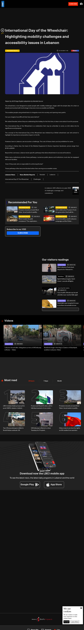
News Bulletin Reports (24, 207)
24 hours (31, 381)
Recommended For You (22, 202)
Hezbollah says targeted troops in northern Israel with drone (68, 304)
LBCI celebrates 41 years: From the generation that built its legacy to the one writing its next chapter (66, 211)
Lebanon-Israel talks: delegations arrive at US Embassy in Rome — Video (23, 349)
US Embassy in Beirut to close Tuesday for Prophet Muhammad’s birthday (41, 429)
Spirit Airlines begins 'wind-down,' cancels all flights (66, 280)
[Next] (81, 338)
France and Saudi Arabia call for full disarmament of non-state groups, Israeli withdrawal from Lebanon (41, 407)
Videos (8, 321)
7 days (46, 381)
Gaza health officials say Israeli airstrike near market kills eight (67, 294)
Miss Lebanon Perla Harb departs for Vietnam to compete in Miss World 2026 (66, 269)
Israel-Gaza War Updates (64, 288)
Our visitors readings (55, 260)
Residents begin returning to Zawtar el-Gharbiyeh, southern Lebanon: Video (60, 349)
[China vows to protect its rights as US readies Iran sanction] (70, 421)
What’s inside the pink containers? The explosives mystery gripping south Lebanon (29, 220)
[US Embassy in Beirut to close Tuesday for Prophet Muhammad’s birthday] (42, 421)
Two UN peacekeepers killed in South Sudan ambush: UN (13, 429)
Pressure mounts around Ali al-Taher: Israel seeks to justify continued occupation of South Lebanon (29, 211)
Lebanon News (61, 264)
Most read (10, 380)
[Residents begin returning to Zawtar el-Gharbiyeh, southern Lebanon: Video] (62, 338)
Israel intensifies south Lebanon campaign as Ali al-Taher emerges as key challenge (65, 220)
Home (8, 628)
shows (60, 628)
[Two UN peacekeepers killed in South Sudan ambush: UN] (14, 421)
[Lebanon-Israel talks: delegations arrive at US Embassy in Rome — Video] (23, 338)
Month (59, 381)
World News (61, 276)
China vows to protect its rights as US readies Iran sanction (69, 429)
